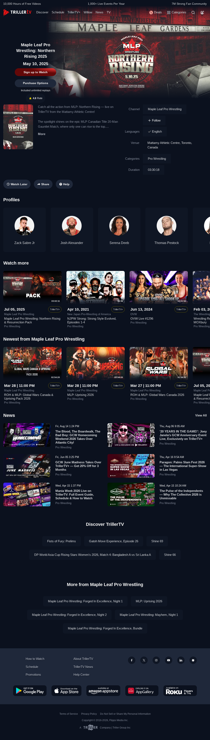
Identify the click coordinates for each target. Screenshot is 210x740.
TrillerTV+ (73, 12)
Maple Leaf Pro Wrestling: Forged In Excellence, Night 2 (69, 614)
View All (201, 415)
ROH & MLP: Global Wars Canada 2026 (157, 395)
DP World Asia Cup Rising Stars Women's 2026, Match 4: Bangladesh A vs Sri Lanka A (92, 554)
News (99, 12)
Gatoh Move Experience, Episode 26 (113, 541)
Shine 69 (157, 541)
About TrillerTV (83, 658)
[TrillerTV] (17, 12)
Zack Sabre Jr (24, 243)
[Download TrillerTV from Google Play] (30, 690)
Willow (88, 12)
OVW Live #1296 (141, 318)
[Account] (202, 12)
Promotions (33, 674)
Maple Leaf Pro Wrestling (164, 109)
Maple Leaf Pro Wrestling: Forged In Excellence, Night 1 (85, 601)
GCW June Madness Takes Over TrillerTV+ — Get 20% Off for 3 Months (78, 465)
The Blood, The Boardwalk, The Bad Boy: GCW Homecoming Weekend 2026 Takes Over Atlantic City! (77, 437)
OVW (133, 314)
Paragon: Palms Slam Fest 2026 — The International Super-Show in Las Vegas (183, 465)
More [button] (41, 134)
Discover (42, 12)
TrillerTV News (83, 666)
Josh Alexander (71, 243)
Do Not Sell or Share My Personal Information (125, 713)
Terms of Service (68, 713)
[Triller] (193, 660)
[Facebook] (131, 660)
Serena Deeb (119, 243)
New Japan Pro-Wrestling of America (89, 314)
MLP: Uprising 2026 (80, 395)
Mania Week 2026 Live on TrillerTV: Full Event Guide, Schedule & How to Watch (74, 494)
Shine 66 (170, 554)
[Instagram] (156, 660)
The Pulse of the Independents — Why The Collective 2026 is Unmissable (181, 494)
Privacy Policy (89, 713)
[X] (144, 660)
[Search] (193, 12)
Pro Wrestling (157, 158)
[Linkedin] (181, 660)
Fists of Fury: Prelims (61, 541)
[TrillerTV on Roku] (180, 690)
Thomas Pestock (166, 243)
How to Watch (35, 658)
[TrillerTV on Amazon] (103, 690)
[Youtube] (168, 660)
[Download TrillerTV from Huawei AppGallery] (142, 690)
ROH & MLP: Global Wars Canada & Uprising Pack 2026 (28, 396)
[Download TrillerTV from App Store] (66, 690)
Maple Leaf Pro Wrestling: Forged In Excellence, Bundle (105, 628)
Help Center (81, 674)
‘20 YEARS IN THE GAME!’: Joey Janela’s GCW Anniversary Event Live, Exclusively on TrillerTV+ (183, 435)
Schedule (58, 12)
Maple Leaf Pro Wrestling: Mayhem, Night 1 (149, 614)
